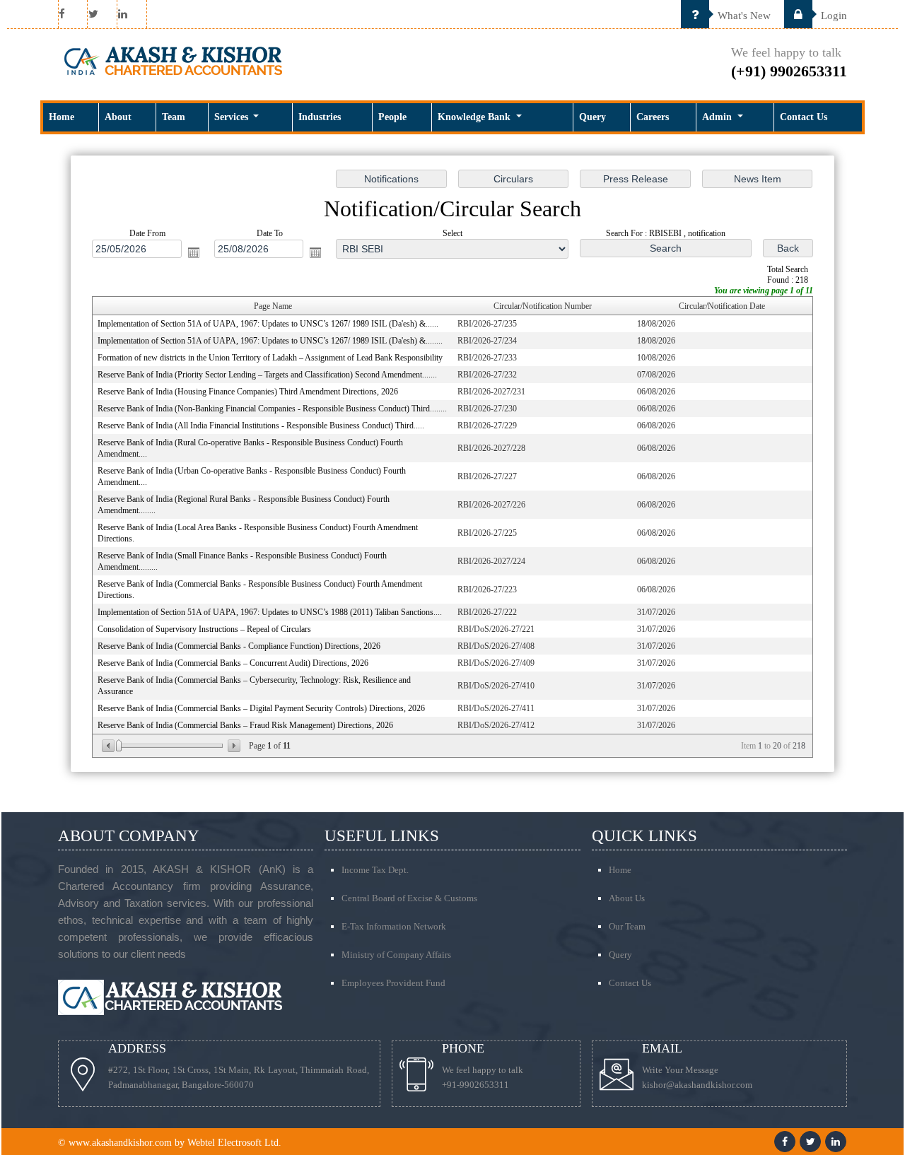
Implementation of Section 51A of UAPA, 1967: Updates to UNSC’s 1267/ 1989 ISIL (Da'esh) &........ (270, 341)
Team (173, 117)
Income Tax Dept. (375, 869)
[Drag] (119, 746)
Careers (652, 117)
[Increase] (233, 746)
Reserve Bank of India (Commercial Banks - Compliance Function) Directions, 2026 (239, 646)
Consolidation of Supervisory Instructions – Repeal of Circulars (204, 629)
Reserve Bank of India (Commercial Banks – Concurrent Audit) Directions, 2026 (233, 663)
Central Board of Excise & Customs (409, 898)
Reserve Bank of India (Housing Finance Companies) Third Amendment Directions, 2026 (248, 392)
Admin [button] (718, 117)
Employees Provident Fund (393, 983)
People (392, 117)
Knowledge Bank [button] (475, 117)
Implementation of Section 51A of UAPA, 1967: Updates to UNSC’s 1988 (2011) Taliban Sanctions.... (270, 612)
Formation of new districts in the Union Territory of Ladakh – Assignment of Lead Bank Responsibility (270, 358)
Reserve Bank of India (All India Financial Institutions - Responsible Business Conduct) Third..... (261, 425)
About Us (627, 898)
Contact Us (803, 117)
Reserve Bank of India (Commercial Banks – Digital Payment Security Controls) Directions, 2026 (261, 708)
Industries (319, 117)
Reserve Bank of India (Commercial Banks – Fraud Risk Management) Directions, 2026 (245, 725)
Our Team (627, 926)
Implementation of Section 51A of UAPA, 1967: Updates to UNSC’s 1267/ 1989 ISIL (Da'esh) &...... (268, 324)
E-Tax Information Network (393, 926)
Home (61, 117)
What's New (743, 15)
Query (592, 117)
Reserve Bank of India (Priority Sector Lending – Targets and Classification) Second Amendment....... (267, 375)
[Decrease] (109, 746)
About (118, 117)
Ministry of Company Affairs (396, 954)
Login (832, 15)
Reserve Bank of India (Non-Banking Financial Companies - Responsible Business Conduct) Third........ (272, 409)
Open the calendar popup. (194, 252)
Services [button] (232, 117)
